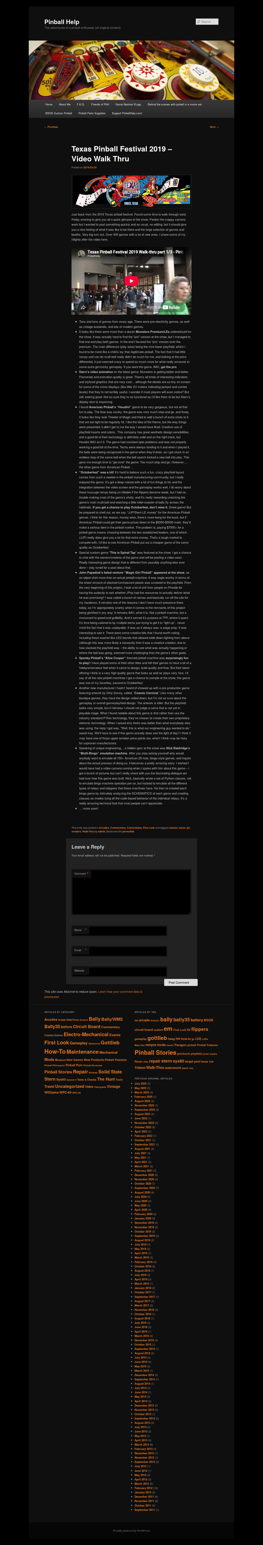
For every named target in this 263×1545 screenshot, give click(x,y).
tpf (188, 828)
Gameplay (79, 1043)
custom (173, 828)
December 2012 (144, 1453)
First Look (149, 828)
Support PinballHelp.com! (127, 113)
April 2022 (141, 1131)
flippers (199, 1029)
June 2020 (141, 1201)
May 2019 (140, 1249)
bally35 (181, 1019)
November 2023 (144, 1105)
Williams (51, 1092)
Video (89, 1086)
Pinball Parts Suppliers (92, 113)
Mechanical (108, 1052)
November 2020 (144, 1179)
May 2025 (140, 1088)
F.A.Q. (81, 104)
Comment (81, 873)
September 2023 (145, 1110)
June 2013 (141, 1431)
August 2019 (142, 1240)
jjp (193, 1038)
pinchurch (183, 1054)
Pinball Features (116, 1060)
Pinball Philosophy (54, 1065)
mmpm (150, 1044)
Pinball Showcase (92, 1065)
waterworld (173, 1068)
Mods (49, 1059)
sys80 (178, 1061)
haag (171, 1039)
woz (191, 1068)
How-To (55, 1051)
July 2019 (140, 1244)
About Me (64, 104)
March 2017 (142, 1305)
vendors (76, 831)
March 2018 (142, 1283)
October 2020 (143, 1183)
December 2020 (144, 1175)
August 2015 (142, 1353)
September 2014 (145, 1379)
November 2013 (144, 1410)
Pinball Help (61, 21)
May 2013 (140, 1436)
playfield (196, 1054)
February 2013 (143, 1449)
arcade (144, 1020)
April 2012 (141, 1479)
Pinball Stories (58, 1072)
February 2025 (143, 1097)
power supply (210, 1053)
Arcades (104, 828)
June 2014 (141, 1392)
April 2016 (141, 1331)
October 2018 (143, 1266)
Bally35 (52, 1026)
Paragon (180, 1045)
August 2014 (142, 1383)
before (66, 1026)
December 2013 (144, 1405)
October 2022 (143, 1127)
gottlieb (157, 1038)
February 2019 (143, 1262)
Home (48, 104)
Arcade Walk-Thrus (68, 1020)
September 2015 (145, 1349)
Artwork (84, 1019)
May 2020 (140, 1205)
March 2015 (142, 1371)
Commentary (118, 828)
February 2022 (143, 1136)
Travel (49, 1086)
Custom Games (53, 1035)
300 (136, 1020)
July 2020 (140, 1197)
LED (198, 1039)
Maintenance (83, 1051)
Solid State (110, 1071)
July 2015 (140, 1357)
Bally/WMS (112, 1019)
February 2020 (143, 1214)
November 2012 (144, 1457)
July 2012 (140, 1466)
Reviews (93, 1072)
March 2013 (142, 1444)
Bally (94, 1018)
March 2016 (142, 1336)
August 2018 (142, 1270)
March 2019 (142, 1257)
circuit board (144, 1030)
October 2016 (143, 1314)
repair (154, 1061)
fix (188, 1030)
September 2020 (145, 1188)
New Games (75, 1060)
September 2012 (145, 1462)
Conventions (134, 828)
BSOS (208, 1020)
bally (166, 1019)
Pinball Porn (74, 1065)
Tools (119, 1079)
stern (166, 1061)
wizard (185, 1068)
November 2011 (144, 1501)
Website (79, 970)
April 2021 (141, 1162)
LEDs (205, 1038)
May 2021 (140, 1157)
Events (114, 1034)
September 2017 (145, 1297)
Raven (138, 1061)
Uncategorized (69, 1086)
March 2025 (142, 1092)
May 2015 (140, 1366)
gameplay (141, 1039)
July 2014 (140, 1388)
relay (145, 1061)
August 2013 (142, 1423)
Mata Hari (140, 1045)
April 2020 (141, 1210)
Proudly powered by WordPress (131, 1530)
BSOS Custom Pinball (58, 113)
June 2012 (141, 1471)
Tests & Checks (86, 1079)
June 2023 (141, 1118)
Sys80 (61, 1079)
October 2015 (143, 1344)
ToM (211, 1061)
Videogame (100, 1086)
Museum (60, 1060)
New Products (94, 1060)
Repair (80, 1071)
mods (161, 1044)
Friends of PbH (100, 104)
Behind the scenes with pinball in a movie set (175, 104)
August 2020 (142, 1192)
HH (178, 1039)
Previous (51, 127)
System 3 (71, 1079)
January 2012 (143, 1492)
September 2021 (145, 1144)
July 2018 (140, 1275)
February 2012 (143, 1488)
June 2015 (141, 1362)
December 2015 (144, 1340)
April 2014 (141, 1401)
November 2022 (144, 1123)
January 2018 (143, 1288)
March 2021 (142, 1166)
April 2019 (141, 1253)
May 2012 (140, 1475)
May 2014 (140, 1396)
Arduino (155, 1020)
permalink (128, 831)
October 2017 (143, 1292)
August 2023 (142, 1114)
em (168, 1028)
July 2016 (140, 1323)
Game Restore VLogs (128, 104)
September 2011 (145, 1510)
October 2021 (143, 1140)
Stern (49, 1079)
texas (182, 828)
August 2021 (142, 1149)
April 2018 (141, 1279)
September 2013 (145, 1418)
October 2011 (143, 1505)
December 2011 (144, 1496)
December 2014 (144, 1375)
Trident (140, 1067)
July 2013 (140, 1427)
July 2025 (140, 1083)
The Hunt (106, 1079)
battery (197, 1020)
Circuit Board (86, 1026)
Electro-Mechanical (86, 1034)
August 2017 (142, 1301)
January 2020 (143, 1218)
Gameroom (94, 1043)
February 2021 (143, 1170)
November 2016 (144, 1310)
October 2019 (143, 1231)
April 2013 (141, 1440)
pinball (191, 1045)
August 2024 (142, 1101)
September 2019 (145, 1236)
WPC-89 (65, 1092)
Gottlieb (110, 1042)
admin (101, 831)
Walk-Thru (88, 831)
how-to (186, 1039)
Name (80, 930)
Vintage (113, 1086)
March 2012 (142, 1484)
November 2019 (144, 1227)
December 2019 (144, 1223)
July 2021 (140, 1153)
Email (80, 950)
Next (214, 127)
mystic (170, 1045)
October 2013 (143, 1414)
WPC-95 (76, 1092)
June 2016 (141, 1327)
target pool (193, 1061)
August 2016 (142, 1318)
